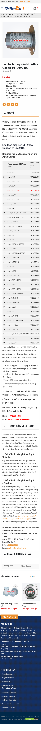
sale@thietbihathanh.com (19, 419)
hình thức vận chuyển (22, 519)
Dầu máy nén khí (7, 685)
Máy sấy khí (6, 681)
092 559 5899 (15, 416)
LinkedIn (12, 104)
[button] (2, 8)
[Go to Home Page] (1, 14)
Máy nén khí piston (8, 678)
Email (16, 104)
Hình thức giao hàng (8, 696)
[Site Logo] (14, 8)
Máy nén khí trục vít (8, 674)
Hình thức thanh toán (9, 700)
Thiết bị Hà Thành (24, 1)
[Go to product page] (10, 592)
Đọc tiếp (15, 586)
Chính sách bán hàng (24, 516)
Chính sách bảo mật (8, 708)
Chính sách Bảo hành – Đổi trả (12, 704)
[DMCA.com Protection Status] (32, 719)
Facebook (4, 104)
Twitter (8, 104)
